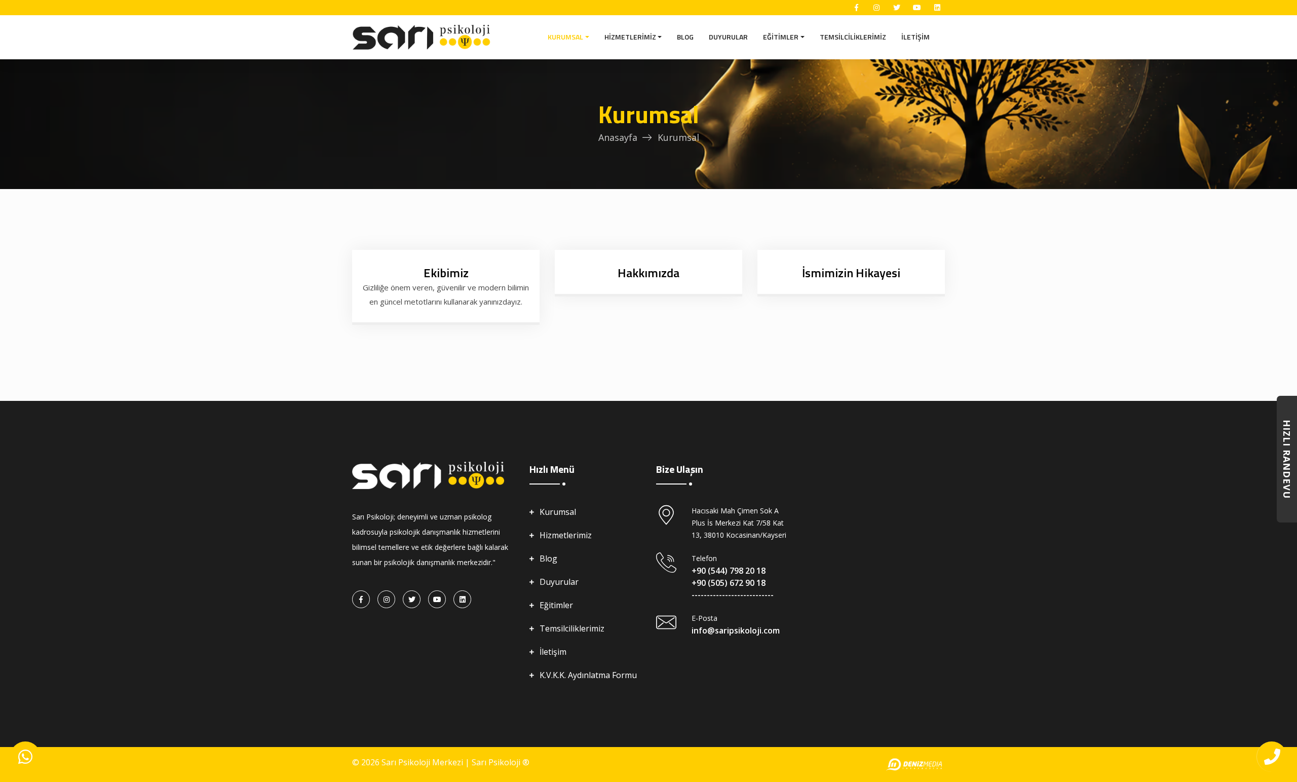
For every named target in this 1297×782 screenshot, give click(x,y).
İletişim (915, 36)
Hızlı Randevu (1287, 459)
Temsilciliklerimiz (853, 36)
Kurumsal (565, 36)
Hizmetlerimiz (630, 36)
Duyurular (728, 36)
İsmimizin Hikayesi (851, 273)
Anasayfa (617, 137)
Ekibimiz (446, 273)
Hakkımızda (648, 273)
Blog (685, 36)
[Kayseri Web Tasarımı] (914, 764)
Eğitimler (780, 36)
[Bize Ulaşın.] (25, 756)
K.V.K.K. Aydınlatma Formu (588, 675)
